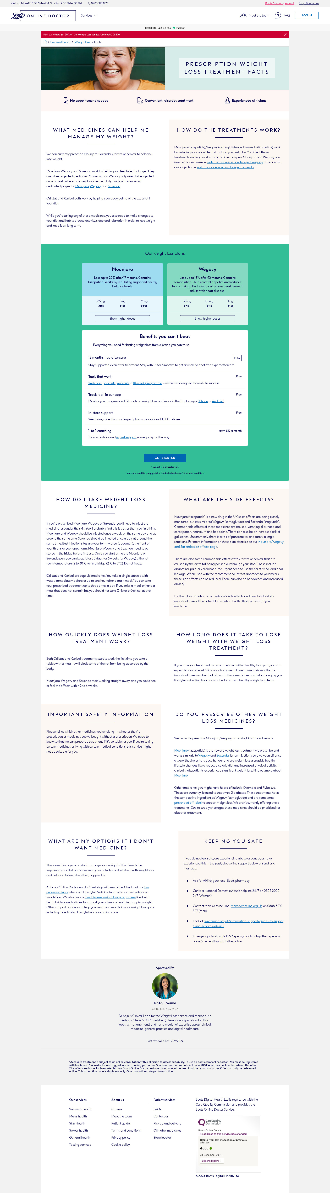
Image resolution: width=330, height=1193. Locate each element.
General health (60, 42)
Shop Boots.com (309, 3)
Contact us (160, 1116)
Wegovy (95, 186)
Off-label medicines (167, 1130)
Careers (116, 1109)
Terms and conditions (126, 1130)
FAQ (286, 15)
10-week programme (147, 383)
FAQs (157, 1109)
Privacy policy (120, 1137)
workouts (123, 383)
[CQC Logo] (209, 1125)
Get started (165, 458)
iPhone (203, 401)
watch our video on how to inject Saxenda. (225, 167)
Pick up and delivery (167, 1123)
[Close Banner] (285, 34)
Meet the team (259, 15)
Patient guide (120, 1123)
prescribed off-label (188, 803)
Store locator (162, 1137)
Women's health (80, 1109)
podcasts (109, 383)
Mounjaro (82, 186)
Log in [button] (307, 15)
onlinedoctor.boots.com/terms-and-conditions (181, 473)
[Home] (45, 42)
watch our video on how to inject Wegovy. (235, 162)
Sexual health (78, 1130)
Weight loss (82, 42)
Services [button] (86, 15)
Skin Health (77, 1123)
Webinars (95, 383)
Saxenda (114, 186)
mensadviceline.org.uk (246, 906)
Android (217, 401)
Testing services (80, 1145)
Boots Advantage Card (279, 3)
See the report (210, 1160)
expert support (126, 437)
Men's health (78, 1116)
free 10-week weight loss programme (110, 897)
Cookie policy (120, 1145)
